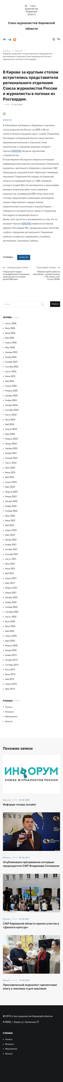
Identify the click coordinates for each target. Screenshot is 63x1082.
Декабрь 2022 (11, 501)
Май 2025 (9, 381)
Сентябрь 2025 (11, 366)
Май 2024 (9, 424)
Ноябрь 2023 (11, 453)
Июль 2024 (10, 419)
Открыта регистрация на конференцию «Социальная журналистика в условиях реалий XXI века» (16, 273)
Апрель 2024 (11, 429)
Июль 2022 (10, 516)
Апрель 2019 (11, 684)
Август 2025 (10, 371)
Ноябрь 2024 (11, 400)
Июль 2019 (10, 669)
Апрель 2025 (11, 386)
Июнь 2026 (10, 333)
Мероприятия (11, 716)
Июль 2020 (10, 621)
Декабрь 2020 (11, 597)
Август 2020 (10, 617)
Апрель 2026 (11, 342)
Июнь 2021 (10, 568)
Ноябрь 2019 (11, 655)
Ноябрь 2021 (11, 544)
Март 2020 (10, 641)
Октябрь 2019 (11, 660)
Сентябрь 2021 (11, 554)
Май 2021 (9, 573)
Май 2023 (9, 477)
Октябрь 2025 (11, 362)
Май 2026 (9, 338)
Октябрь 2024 (11, 405)
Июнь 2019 (10, 674)
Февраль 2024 (11, 439)
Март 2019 (10, 689)
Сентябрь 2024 (11, 410)
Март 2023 (10, 487)
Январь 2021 (11, 592)
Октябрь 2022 (11, 511)
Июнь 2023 (10, 472)
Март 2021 (10, 583)
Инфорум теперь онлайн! (19, 804)
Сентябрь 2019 (11, 665)
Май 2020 (9, 631)
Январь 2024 (11, 443)
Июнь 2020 (10, 626)
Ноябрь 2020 (11, 602)
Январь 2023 (11, 496)
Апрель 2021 (11, 578)
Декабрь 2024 (11, 395)
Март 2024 (10, 434)
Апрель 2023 (11, 482)
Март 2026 (10, 347)
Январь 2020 (11, 650)
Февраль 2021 (11, 588)
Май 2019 (9, 679)
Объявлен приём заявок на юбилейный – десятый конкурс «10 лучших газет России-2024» (46, 273)
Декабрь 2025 (11, 352)
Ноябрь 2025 (11, 357)
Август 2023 (10, 463)
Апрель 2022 (11, 530)
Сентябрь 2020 (11, 612)
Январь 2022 (11, 539)
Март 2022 (10, 535)
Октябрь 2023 (11, 458)
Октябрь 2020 (11, 607)
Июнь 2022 (10, 520)
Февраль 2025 (11, 390)
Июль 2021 (10, 564)
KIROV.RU (16, 151)
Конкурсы (9, 711)
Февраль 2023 (11, 492)
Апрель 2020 (11, 636)
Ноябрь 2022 (11, 506)
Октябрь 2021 (11, 549)
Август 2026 (10, 323)
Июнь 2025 (10, 376)
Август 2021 (10, 559)
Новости (7, 120)
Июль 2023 (10, 467)
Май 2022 (9, 525)
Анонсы (8, 707)
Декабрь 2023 (11, 448)
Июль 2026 (10, 328)
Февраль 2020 (11, 645)
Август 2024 (10, 415)
